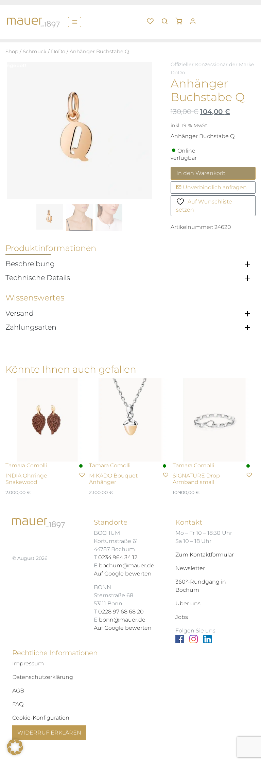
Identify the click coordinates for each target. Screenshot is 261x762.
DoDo (58, 51)
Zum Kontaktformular (204, 554)
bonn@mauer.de (122, 620)
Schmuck (35, 51)
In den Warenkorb (201, 173)
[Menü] (74, 22)
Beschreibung (30, 264)
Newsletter (190, 568)
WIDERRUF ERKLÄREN (49, 732)
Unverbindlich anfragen (214, 187)
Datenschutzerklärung (42, 677)
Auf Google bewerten (123, 573)
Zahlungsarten (30, 327)
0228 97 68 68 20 (121, 611)
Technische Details (37, 278)
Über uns (188, 603)
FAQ (17, 704)
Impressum (28, 663)
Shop (11, 51)
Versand (19, 313)
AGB (18, 690)
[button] (181, 18)
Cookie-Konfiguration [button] (40, 718)
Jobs (181, 617)
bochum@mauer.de (126, 565)
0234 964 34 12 (117, 557)
